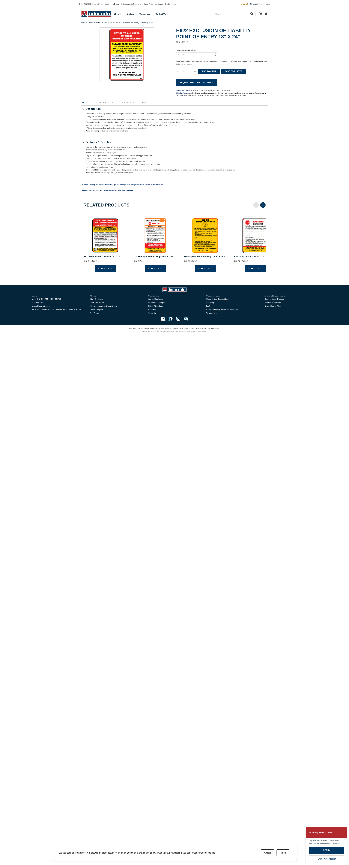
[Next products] (263, 205)
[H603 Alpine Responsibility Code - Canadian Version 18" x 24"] (205, 233)
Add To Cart (209, 71)
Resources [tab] (127, 103)
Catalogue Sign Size (186, 50)
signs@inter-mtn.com (102, 4)
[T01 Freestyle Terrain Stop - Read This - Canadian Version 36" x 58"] (155, 233)
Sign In (326, 850)
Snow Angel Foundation (153, 4)
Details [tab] (86, 103)
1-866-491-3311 (85, 4)
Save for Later (233, 71)
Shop (90, 23)
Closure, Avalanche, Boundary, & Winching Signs (134, 23)
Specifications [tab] (106, 103)
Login (118, 4)
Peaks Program (171, 4)
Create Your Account (327, 859)
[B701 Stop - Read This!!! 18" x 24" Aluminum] (255, 233)
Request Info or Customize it (197, 82)
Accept (267, 853)
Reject (283, 853)
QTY (178, 71)
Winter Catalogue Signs (103, 23)
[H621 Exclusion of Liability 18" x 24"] (105, 233)
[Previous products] (256, 205)
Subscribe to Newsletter (132, 4)
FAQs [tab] (143, 103)
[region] (174, 243)
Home (83, 23)
